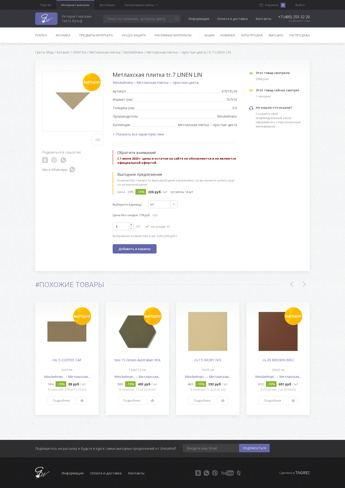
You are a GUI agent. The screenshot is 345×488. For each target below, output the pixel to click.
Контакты (263, 18)
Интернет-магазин (75, 5)
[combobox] (162, 204)
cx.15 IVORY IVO (207, 359)
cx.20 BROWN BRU (278, 359)
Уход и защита (134, 35)
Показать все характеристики (140, 134)
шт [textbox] (152, 204)
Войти (300, 5)
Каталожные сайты (139, 5)
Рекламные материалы (173, 35)
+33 (97, 140)
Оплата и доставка (232, 18)
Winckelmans (123, 82)
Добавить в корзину (135, 249)
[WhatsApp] (206, 473)
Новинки (227, 35)
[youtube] (227, 473)
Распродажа (299, 35)
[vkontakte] (198, 473)
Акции (209, 35)
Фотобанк (107, 5)
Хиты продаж (252, 35)
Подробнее (61, 400)
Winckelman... (55, 376)
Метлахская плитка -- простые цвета (168, 82)
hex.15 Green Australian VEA (137, 359)
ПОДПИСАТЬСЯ (254, 448)
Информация (198, 18)
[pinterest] (215, 473)
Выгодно (276, 35)
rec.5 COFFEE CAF (67, 359)
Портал (45, 5)
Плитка (41, 35)
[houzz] (238, 473)
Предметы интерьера (96, 35)
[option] (67, 358)
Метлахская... (79, 376)
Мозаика (63, 35)
